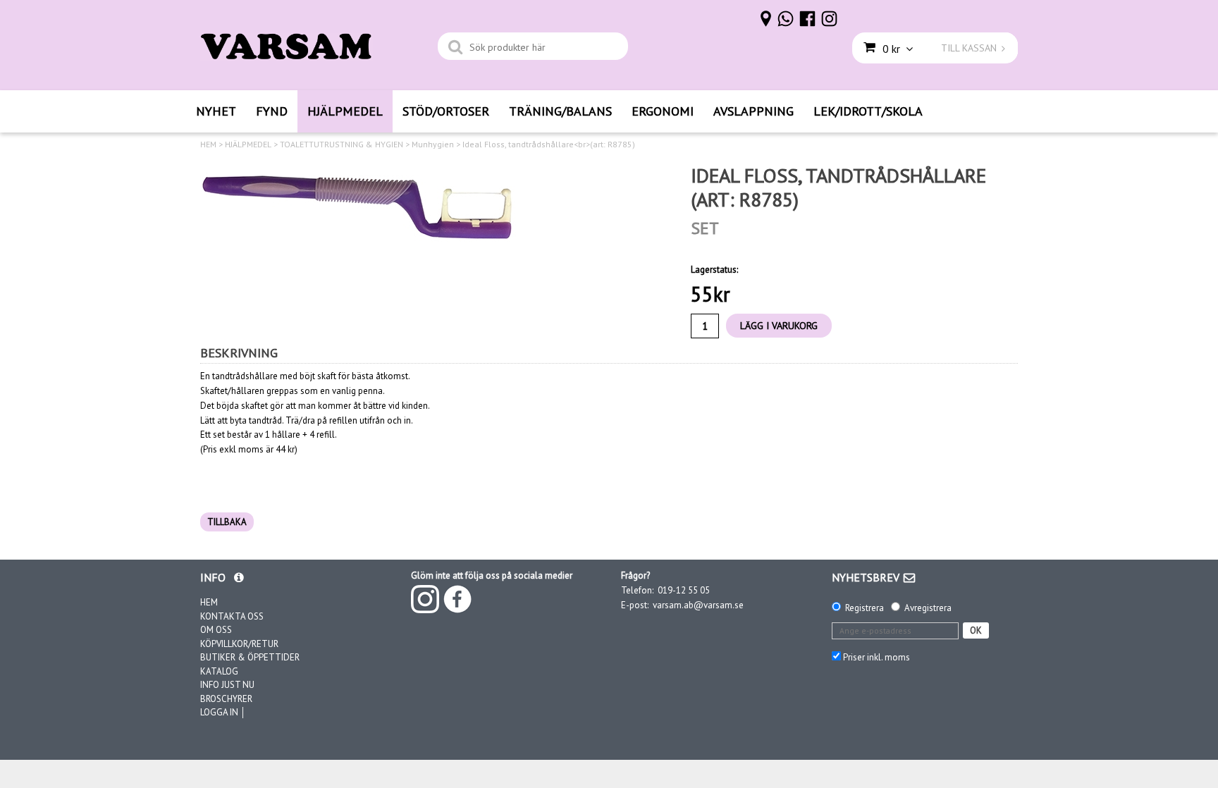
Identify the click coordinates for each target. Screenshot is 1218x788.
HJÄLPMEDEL (345, 111)
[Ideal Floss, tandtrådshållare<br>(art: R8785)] (358, 204)
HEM (208, 144)
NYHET (216, 111)
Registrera (864, 608)
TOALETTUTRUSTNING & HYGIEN (341, 144)
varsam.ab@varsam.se (698, 605)
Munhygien (433, 144)
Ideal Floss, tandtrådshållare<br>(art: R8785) (548, 144)
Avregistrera (928, 608)
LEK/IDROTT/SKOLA (868, 111)
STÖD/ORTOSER (445, 111)
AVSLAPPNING (753, 111)
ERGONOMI (663, 111)
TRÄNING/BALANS (560, 111)
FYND (272, 111)
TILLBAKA (227, 522)
